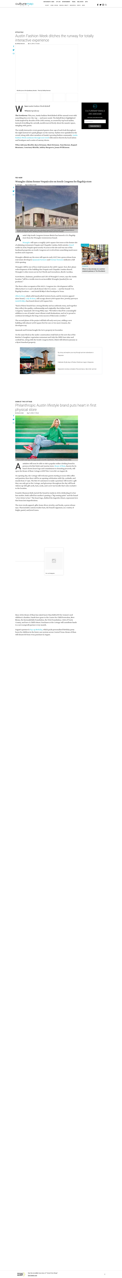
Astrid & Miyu (20, 301)
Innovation (73, 5)
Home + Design (54, 5)
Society (47, 5)
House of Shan (60, 466)
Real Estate (80, 1)
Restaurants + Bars (48, 1)
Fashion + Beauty (63, 5)
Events (79, 5)
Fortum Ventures (56, 260)
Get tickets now (32, 1275)
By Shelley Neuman (20, 43)
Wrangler (26, 242)
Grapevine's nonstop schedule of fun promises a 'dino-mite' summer (77, 369)
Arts (86, 1)
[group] (21, 97)
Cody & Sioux (30, 298)
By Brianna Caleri (19, 413)
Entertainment (66, 1)
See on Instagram (50, 573)
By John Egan (18, 184)
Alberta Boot (20, 296)
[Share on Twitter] (14, 50)
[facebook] (98, 5)
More (83, 5)
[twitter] (100, 5)
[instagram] (103, 5)
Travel (73, 1)
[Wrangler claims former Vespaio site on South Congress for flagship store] (46, 209)
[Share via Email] (14, 53)
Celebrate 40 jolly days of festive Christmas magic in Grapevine (76, 362)
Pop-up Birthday (36, 629)
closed (71, 245)
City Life (58, 1)
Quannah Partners (40, 260)
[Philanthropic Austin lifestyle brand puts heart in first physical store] (46, 437)
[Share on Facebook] (14, 46)
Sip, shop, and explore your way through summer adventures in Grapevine (75, 354)
